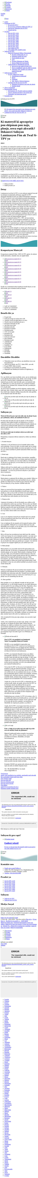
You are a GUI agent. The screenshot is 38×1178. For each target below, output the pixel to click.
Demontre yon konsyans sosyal (17, 94)
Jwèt (13, 59)
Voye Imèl (4, 943)
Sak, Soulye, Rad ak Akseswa (20, 81)
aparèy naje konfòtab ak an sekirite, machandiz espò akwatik (18, 775)
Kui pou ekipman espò (7, 782)
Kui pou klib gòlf (6, 780)
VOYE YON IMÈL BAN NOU (14, 180)
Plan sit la (29, 919)
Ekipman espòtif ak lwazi (19, 56)
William (3, 945)
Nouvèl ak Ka (12, 30)
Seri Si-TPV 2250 (13, 35)
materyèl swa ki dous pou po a (9, 787)
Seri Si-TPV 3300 (13, 38)
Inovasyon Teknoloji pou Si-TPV (18, 28)
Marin (13, 77)
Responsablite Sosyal (10, 89)
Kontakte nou (8, 96)
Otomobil (14, 79)
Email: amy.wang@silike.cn (12, 868)
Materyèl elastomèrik (16, 927)
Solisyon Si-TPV (9, 51)
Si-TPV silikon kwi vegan (15, 74)
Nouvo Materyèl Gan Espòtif (20, 63)
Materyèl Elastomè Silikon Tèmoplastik (19, 53)
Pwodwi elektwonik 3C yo (19, 54)
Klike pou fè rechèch (7, 917)
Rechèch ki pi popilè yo (13, 921)
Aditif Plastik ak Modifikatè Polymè (18, 64)
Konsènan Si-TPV (9, 23)
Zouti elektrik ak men (18, 58)
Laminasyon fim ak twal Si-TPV (17, 82)
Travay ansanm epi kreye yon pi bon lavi (20, 92)
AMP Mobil (24, 921)
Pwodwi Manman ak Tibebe (20, 61)
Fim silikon (4, 785)
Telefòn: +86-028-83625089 (12, 873)
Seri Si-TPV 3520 (13, 45)
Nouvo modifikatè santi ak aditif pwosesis (24, 68)
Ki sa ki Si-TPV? (13, 25)
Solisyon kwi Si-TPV (10, 73)
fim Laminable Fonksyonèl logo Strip (12, 777)
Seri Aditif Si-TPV (13, 48)
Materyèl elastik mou (7, 922)
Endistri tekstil (16, 86)
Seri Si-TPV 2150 (13, 33)
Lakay (6, 22)
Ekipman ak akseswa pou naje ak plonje (23, 84)
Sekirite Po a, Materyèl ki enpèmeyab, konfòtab (17, 926)
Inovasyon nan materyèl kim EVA (22, 66)
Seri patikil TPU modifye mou (17, 49)
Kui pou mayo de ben (7, 783)
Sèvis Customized (9, 87)
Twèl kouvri (4, 773)
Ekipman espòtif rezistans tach (9, 788)
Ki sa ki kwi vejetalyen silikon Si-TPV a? (20, 26)
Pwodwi (6, 31)
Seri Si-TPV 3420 (13, 43)
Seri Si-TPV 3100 (13, 36)
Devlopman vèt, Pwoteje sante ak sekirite (20, 91)
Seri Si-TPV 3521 (13, 46)
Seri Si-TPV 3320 (13, 40)
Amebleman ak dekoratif (19, 76)
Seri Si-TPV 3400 (13, 41)
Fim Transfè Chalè (6, 778)
